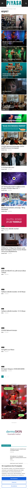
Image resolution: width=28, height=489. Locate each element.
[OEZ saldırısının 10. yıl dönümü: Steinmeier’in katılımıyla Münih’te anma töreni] (5, 458)
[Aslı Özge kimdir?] (14, 87)
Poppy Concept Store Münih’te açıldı (12, 27)
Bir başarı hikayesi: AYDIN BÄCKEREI (13, 369)
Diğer (3, 308)
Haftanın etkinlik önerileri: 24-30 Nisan (13, 292)
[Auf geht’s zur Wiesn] (14, 341)
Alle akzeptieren (14, 478)
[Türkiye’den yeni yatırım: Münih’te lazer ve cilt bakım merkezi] (5, 451)
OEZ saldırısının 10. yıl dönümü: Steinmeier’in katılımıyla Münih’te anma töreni (18, 457)
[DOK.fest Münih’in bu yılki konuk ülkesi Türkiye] (14, 262)
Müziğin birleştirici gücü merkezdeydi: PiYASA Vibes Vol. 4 (13, 42)
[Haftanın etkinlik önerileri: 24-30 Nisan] (14, 283)
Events (3, 144)
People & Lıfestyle (9, 8)
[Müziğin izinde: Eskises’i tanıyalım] (14, 54)
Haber (2, 230)
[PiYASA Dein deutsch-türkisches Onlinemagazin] (14, 3)
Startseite (3, 8)
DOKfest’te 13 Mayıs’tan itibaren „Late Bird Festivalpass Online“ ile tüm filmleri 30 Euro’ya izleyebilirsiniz (13, 249)
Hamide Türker (5, 28)
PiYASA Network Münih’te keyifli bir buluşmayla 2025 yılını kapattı (12, 74)
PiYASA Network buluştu (9, 330)
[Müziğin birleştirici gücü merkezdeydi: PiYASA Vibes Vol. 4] (14, 38)
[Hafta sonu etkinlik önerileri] (14, 220)
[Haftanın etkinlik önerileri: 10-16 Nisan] (14, 302)
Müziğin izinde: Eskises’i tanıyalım (12, 59)
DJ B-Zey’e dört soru (7, 167)
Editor (4, 93)
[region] (14, 476)
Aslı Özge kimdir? (7, 91)
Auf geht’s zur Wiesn (7, 350)
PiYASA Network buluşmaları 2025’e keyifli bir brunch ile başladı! (14, 106)
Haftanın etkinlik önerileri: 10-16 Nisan (13, 311)
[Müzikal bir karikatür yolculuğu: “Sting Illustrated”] (14, 199)
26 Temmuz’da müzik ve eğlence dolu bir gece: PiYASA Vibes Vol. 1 (13, 187)
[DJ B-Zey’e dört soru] (14, 159)
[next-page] (8, 376)
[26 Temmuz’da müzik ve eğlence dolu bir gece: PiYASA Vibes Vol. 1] (14, 178)
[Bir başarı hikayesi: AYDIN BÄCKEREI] (14, 360)
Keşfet (3, 165)
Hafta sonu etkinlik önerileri (10, 229)
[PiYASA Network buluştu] (14, 322)
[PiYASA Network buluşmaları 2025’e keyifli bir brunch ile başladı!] (14, 103)
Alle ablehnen (14, 486)
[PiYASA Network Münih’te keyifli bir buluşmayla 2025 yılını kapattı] (14, 70)
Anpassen (14, 482)
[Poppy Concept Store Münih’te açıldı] (14, 22)
